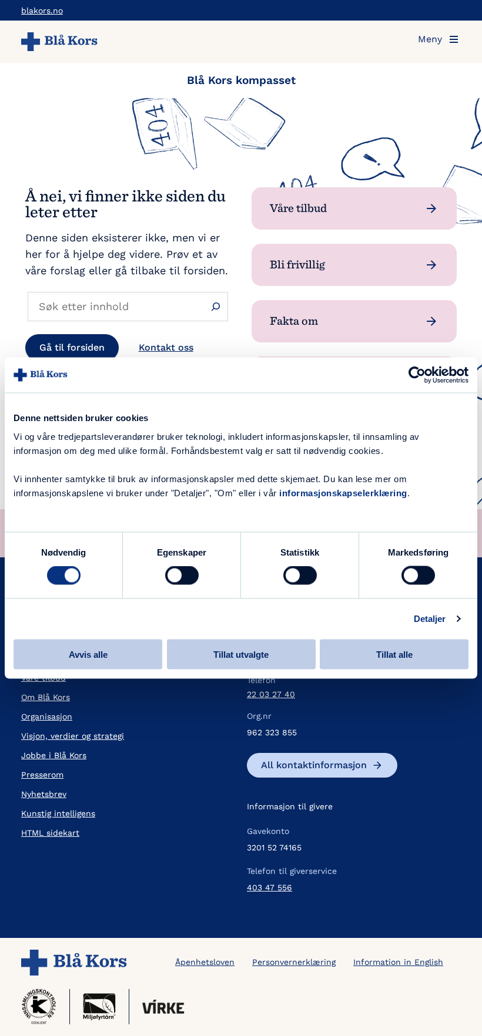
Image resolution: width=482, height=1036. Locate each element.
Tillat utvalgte (241, 654)
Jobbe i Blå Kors (53, 755)
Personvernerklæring (294, 962)
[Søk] (215, 306)
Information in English (398, 962)
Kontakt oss (166, 347)
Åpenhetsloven (205, 962)
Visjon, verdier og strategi (72, 736)
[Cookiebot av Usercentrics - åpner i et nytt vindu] (417, 375)
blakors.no (42, 10)
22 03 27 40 (271, 694)
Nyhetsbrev (43, 794)
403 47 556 (269, 887)
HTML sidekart (50, 832)
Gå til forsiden (72, 347)
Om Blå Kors (45, 697)
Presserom (42, 774)
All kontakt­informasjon (314, 765)
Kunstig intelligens (58, 813)
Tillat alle (394, 654)
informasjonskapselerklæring (343, 492)
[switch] (182, 575)
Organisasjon (46, 716)
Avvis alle (88, 654)
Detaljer (430, 619)
